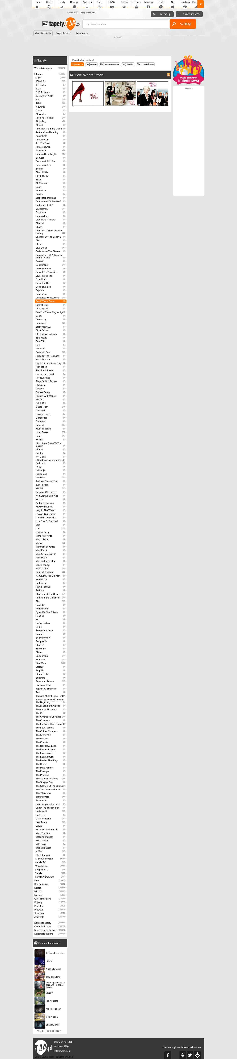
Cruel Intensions (51, 276)
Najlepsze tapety (50, 923)
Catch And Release (51, 219)
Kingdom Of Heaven (51, 492)
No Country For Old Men (51, 576)
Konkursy (148, 2)
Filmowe (50, 74)
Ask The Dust (51, 143)
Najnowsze (77, 64)
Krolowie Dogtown (51, 503)
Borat (51, 187)
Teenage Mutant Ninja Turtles (51, 696)
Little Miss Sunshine (51, 517)
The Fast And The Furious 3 (51, 724)
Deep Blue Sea (51, 286)
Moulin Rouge (51, 565)
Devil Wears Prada (51, 301)
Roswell (51, 634)
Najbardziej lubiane (50, 933)
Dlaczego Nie (51, 308)
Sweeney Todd (51, 685)
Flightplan (51, 385)
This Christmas (51, 793)
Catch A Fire (51, 216)
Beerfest (51, 168)
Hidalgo (51, 439)
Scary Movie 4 (51, 637)
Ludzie (50, 888)
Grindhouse (51, 417)
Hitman (51, 449)
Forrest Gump (51, 392)
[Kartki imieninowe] (188, 84)
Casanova (51, 212)
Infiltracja (51, 470)
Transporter (51, 800)
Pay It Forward (51, 586)
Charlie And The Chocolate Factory (51, 232)
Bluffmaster (51, 183)
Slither (51, 652)
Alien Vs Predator (51, 117)
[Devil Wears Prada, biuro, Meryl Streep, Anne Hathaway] (120, 82)
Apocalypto (51, 136)
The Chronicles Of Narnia (51, 716)
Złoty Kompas (51, 855)
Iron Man (51, 477)
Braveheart (51, 190)
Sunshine (51, 677)
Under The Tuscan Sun (51, 807)
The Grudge (51, 738)
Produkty (50, 906)
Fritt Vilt (51, 399)
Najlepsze (91, 64)
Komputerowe (50, 884)
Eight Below (51, 330)
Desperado (51, 294)
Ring (51, 619)
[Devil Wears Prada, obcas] (88, 82)
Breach (51, 194)
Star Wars (51, 663)
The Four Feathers (51, 727)
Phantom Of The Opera (51, 594)
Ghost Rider (51, 407)
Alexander (51, 114)
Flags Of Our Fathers (51, 381)
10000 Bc (51, 81)
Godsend (51, 410)
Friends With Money (51, 396)
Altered (51, 125)
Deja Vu (51, 290)
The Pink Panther (51, 767)
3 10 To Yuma (51, 92)
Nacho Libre (51, 568)
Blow (51, 179)
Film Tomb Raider (51, 370)
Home (37, 2)
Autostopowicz (51, 147)
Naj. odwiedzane (145, 64)
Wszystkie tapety (50, 68)
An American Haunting (51, 132)
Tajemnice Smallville (51, 688)
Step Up (51, 670)
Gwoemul (51, 421)
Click (51, 240)
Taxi (51, 692)
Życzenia (87, 2)
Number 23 (51, 579)
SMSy (112, 2)
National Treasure (51, 572)
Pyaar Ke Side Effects (51, 612)
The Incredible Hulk (51, 749)
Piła (51, 601)
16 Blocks (51, 85)
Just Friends (51, 485)
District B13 (51, 305)
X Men (51, 851)
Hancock (51, 425)
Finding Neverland (51, 374)
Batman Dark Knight (51, 154)
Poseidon (51, 605)
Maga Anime (50, 866)
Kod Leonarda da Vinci (51, 495)
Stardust (51, 667)
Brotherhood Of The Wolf (51, 201)
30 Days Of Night (51, 96)
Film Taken (51, 367)
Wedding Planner (51, 837)
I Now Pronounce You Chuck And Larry (51, 461)
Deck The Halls (51, 283)
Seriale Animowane (50, 877)
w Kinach (136, 2)
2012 (51, 88)
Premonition (51, 608)
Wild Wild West (51, 848)
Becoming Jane (51, 165)
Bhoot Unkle (51, 172)
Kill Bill (51, 488)
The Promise (51, 775)
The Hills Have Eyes (51, 746)
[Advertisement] (118, 46)
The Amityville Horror (51, 709)
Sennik (124, 2)
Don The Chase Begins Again (51, 312)
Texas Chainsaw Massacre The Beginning (51, 701)
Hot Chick (51, 456)
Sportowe (50, 913)
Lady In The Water (51, 510)
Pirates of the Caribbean (51, 597)
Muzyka (50, 895)
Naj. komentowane (109, 64)
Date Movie (51, 279)
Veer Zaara (51, 822)
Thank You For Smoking (51, 706)
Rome (51, 627)
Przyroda (50, 909)
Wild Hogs (51, 844)
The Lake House (51, 753)
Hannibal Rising (51, 428)
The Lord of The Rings (51, 760)
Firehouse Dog (51, 377)
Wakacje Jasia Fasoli (51, 829)
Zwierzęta (50, 917)
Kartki (49, 2)
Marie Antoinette (51, 536)
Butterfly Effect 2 (51, 205)
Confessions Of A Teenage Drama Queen (51, 256)
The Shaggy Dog (51, 782)
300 (51, 99)
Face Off (51, 348)
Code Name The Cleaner (51, 251)
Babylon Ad (51, 150)
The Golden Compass (51, 731)
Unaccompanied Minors (51, 804)
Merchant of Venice (51, 546)
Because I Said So (51, 161)
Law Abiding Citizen (51, 514)
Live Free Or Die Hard (51, 521)
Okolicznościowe (50, 898)
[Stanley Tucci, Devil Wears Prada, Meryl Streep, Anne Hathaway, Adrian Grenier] (152, 82)
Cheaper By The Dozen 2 (51, 237)
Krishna (51, 499)
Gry (173, 2)
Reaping (51, 616)
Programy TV (50, 869)
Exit (51, 345)
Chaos (51, 227)
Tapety (61, 2)
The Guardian (51, 742)
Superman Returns (51, 681)
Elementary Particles (51, 334)
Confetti (51, 261)
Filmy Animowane (50, 858)
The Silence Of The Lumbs (51, 786)
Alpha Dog (51, 121)
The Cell (51, 713)
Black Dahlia (51, 176)
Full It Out (51, 403)
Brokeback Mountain (51, 198)
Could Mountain (51, 268)
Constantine (51, 265)
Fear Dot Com (51, 359)
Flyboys (51, 388)
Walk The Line (51, 833)
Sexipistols (51, 641)
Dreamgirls (51, 323)
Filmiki (161, 2)
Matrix (51, 543)
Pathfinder (51, 583)
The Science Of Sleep (51, 778)
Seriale (50, 873)
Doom (51, 316)
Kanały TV (50, 862)
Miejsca (50, 891)
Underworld (51, 811)
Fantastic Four (51, 352)
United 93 (51, 815)
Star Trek (51, 659)
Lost (51, 525)
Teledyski (185, 2)
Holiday (51, 453)
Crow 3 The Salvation (51, 272)
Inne (50, 880)
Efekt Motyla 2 (51, 326)
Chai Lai (51, 223)
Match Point (51, 539)
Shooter (51, 645)
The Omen (51, 764)
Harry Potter (51, 432)
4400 (51, 103)
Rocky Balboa (51, 623)
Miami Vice (51, 550)
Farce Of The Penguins (51, 356)
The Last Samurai (51, 757)
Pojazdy (50, 902)
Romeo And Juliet (51, 630)
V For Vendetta (51, 818)
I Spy (51, 466)
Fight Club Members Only (51, 363)
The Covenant (51, 720)
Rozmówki (197, 2)
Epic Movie (51, 337)
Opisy (100, 2)
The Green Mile (51, 735)
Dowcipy (74, 2)
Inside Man (51, 474)
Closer (51, 244)
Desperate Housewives (51, 297)
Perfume (51, 590)
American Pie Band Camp (51, 128)
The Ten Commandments (51, 789)
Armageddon (51, 139)
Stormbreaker (51, 674)
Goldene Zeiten (51, 414)
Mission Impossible (51, 561)
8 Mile (51, 110)
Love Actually (51, 532)
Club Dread (51, 247)
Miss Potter (51, 557)
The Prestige (51, 771)
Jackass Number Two (51, 481)
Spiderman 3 (51, 656)
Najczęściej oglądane (50, 930)
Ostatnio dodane (50, 926)
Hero (51, 436)
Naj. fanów (128, 64)
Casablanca (51, 208)
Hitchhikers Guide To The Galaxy (51, 444)
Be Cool (51, 158)
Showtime (51, 648)
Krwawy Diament (51, 506)
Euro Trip (51, 341)
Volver (51, 826)
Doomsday (51, 319)
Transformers (51, 797)
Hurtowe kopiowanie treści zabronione (182, 1047)
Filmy (50, 77)
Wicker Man (51, 840)
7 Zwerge (51, 107)
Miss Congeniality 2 (51, 554)
